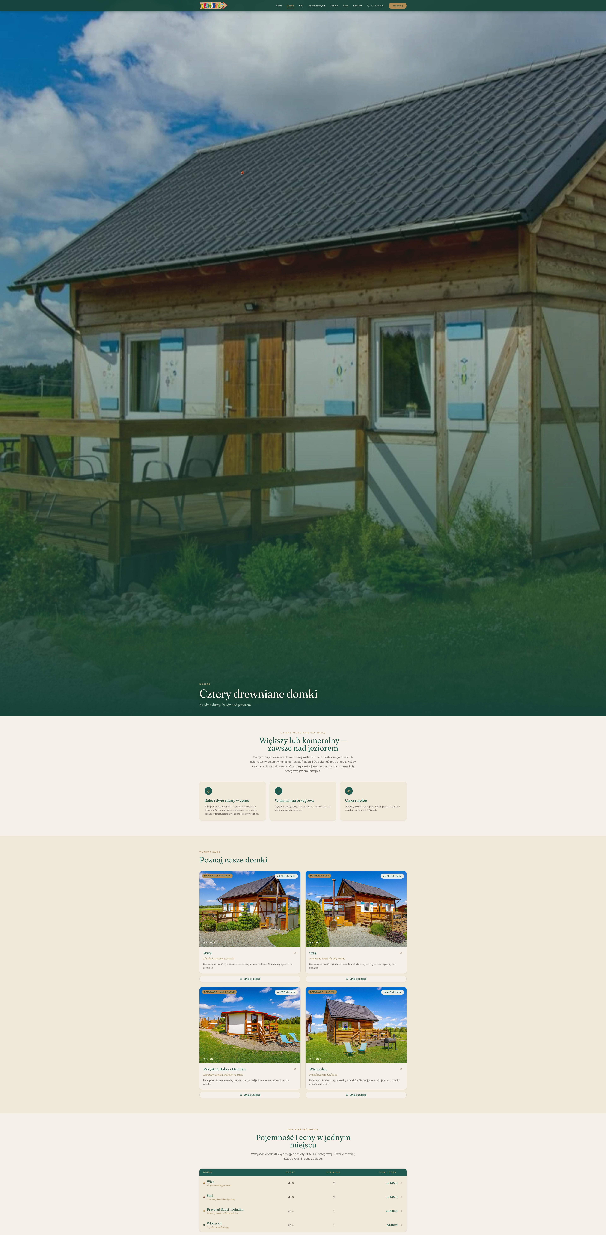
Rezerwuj (397, 5)
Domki (290, 5)
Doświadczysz (316, 5)
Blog (345, 5)
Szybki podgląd (252, 978)
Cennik (334, 5)
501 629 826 (377, 5)
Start (279, 5)
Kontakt (357, 5)
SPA (301, 5)
